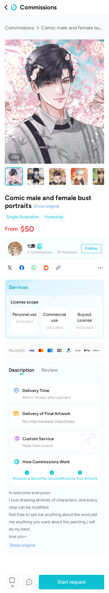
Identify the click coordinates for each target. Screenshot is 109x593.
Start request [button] (71, 582)
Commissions (19, 28)
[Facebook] (22, 268)
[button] (91, 248)
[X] (10, 268)
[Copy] (58, 268)
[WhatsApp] (34, 268)
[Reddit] (46, 268)
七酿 (31, 246)
